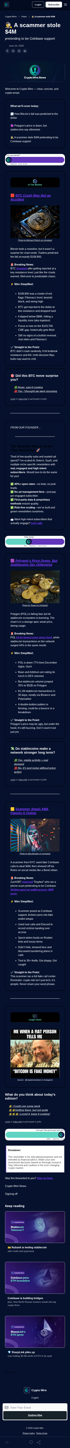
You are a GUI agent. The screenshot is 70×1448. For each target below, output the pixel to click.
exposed (27, 881)
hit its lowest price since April (34, 637)
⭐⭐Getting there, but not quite (28, 1110)
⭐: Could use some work (24, 1106)
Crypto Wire (11, 16)
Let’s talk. (37, 523)
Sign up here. (45, 1178)
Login (38, 4)
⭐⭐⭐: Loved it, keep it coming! (29, 1114)
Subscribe (53, 4)
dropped (22, 268)
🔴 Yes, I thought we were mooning (35, 391)
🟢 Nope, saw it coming (28, 387)
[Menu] (65, 4)
